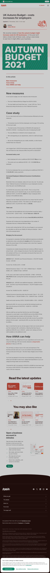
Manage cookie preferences (33, 568)
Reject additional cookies (21, 568)
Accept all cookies (8, 568)
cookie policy (28, 565)
